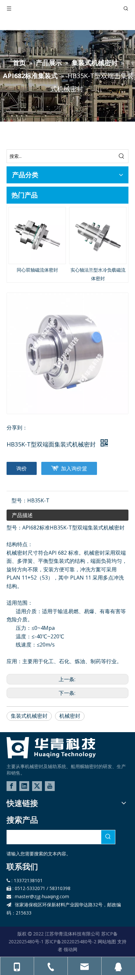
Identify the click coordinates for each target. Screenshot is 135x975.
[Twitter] (37, 786)
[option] (37, 240)
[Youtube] (50, 786)
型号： (19, 500)
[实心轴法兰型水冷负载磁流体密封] (97, 235)
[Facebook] (11, 786)
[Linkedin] (24, 786)
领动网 (70, 949)
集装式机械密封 (29, 715)
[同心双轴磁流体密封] (37, 235)
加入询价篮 (74, 468)
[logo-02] (51, 747)
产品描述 (22, 515)
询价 (21, 468)
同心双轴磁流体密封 (37, 270)
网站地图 (107, 941)
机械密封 (69, 715)
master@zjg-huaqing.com (42, 896)
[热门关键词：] (121, 156)
